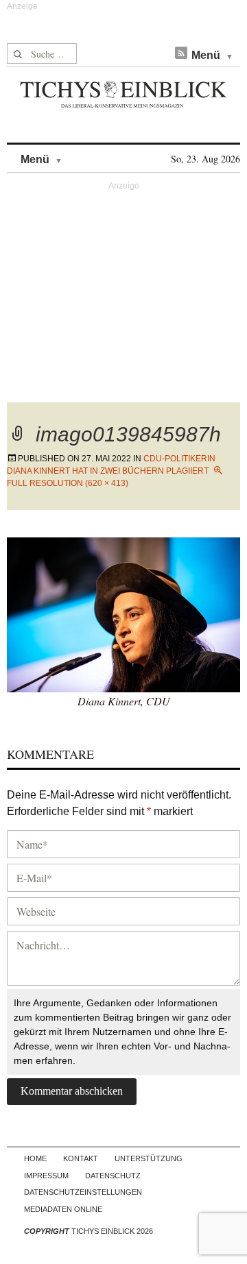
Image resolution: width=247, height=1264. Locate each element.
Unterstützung (149, 1158)
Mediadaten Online (63, 1209)
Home (35, 1158)
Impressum (46, 1175)
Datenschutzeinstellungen (83, 1192)
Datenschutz (113, 1175)
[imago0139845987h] (123, 613)
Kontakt (80, 1158)
